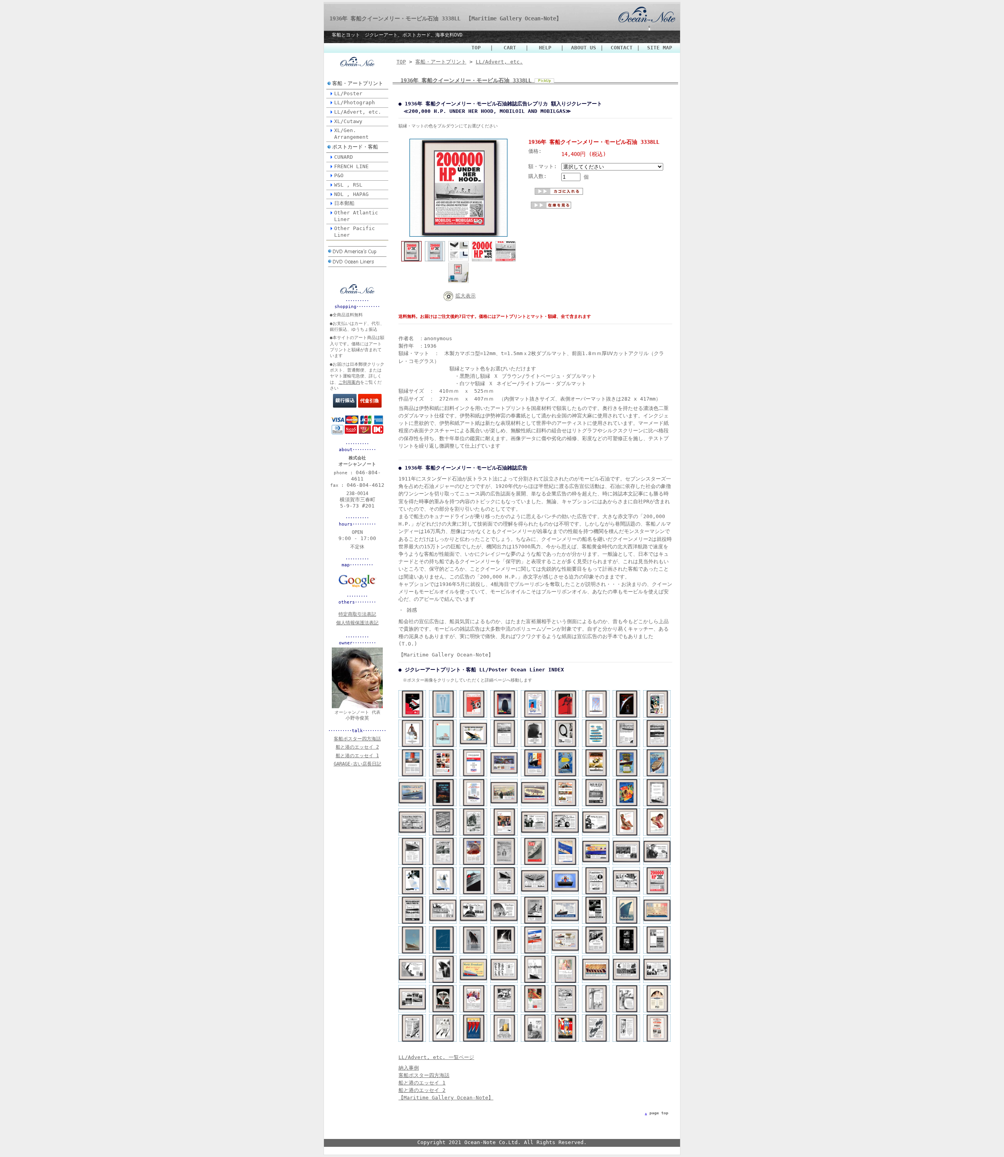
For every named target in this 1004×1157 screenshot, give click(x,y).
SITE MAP (659, 48)
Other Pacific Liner (354, 231)
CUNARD (343, 157)
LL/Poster (348, 93)
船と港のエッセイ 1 (422, 1083)
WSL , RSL (348, 185)
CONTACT (622, 48)
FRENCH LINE (351, 166)
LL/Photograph (354, 102)
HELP (546, 48)
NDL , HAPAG (351, 194)
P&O (339, 175)
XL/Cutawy (348, 121)
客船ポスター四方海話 (423, 1075)
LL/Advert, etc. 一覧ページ (436, 1057)
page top (658, 1113)
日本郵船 (344, 203)
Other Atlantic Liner (356, 216)
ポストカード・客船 (355, 147)
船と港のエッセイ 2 (422, 1090)
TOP (478, 48)
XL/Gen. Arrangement (351, 133)
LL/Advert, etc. (357, 112)
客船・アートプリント (357, 83)
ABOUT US (583, 48)
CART (510, 48)
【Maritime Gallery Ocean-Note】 (445, 1098)
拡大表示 (465, 296)
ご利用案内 (349, 382)
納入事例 (408, 1068)
